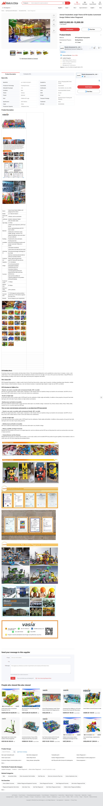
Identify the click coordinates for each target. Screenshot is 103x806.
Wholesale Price (53, 795)
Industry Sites (61, 795)
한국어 (63, 796)
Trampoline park (55, 755)
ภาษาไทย (76, 796)
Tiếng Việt (86, 796)
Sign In (62, 67)
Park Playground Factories (62, 783)
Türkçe (81, 796)
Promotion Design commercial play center (11, 760)
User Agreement (60, 800)
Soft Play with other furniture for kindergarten (62, 760)
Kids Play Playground (38, 787)
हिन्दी (72, 796)
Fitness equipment (81, 760)
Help (75, 7)
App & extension (83, 7)
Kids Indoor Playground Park (78, 783)
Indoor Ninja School (31, 757)
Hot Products (14, 795)
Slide (4, 776)
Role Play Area (41, 776)
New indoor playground (32, 755)
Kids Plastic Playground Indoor (53, 787)
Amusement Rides (12, 776)
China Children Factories (8, 783)
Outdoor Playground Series (58, 757)
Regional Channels (69, 795)
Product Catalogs (23, 752)
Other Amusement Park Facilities (27, 776)
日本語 (68, 796)
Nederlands (54, 796)
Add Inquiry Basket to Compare (29, 58)
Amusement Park (22, 10)
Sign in (99, 4)
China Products (22, 795)
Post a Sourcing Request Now (43, 678)
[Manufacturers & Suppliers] (10, 3)
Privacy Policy (74, 800)
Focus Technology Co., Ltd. (41, 800)
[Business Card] (99, 80)
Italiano (44, 796)
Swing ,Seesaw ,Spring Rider (33, 760)
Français (32, 796)
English (16, 796)
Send (13, 678)
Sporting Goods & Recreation (11, 10)
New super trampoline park (8, 755)
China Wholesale (45, 795)
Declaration (67, 800)
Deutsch (48, 796)
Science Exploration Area (71, 776)
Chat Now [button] (92, 29)
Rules (100, 7)
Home (3, 10)
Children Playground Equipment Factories (27, 783)
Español (21, 796)
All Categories (7, 7)
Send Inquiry (69, 29)
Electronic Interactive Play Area (55, 776)
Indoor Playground (31, 10)
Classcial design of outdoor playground (86, 757)
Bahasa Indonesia (93, 796)
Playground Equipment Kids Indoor (11, 787)
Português (26, 796)
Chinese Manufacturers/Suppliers (33, 795)
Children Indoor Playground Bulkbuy (72, 787)
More (3, 789)
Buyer (67, 7)
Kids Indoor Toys (26, 787)
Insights (89, 795)
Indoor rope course (6, 757)
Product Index (77, 795)
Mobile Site (84, 795)
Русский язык (38, 796)
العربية (59, 796)
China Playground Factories (46, 783)
